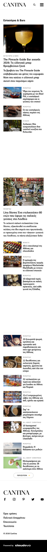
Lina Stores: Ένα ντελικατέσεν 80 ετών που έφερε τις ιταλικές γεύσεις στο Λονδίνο (22, 216)
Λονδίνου (11, 235)
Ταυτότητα (8, 526)
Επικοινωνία (9, 521)
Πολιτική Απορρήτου (14, 517)
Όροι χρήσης (10, 513)
